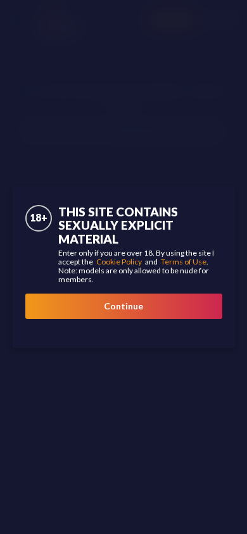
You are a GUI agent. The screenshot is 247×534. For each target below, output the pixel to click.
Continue (123, 306)
